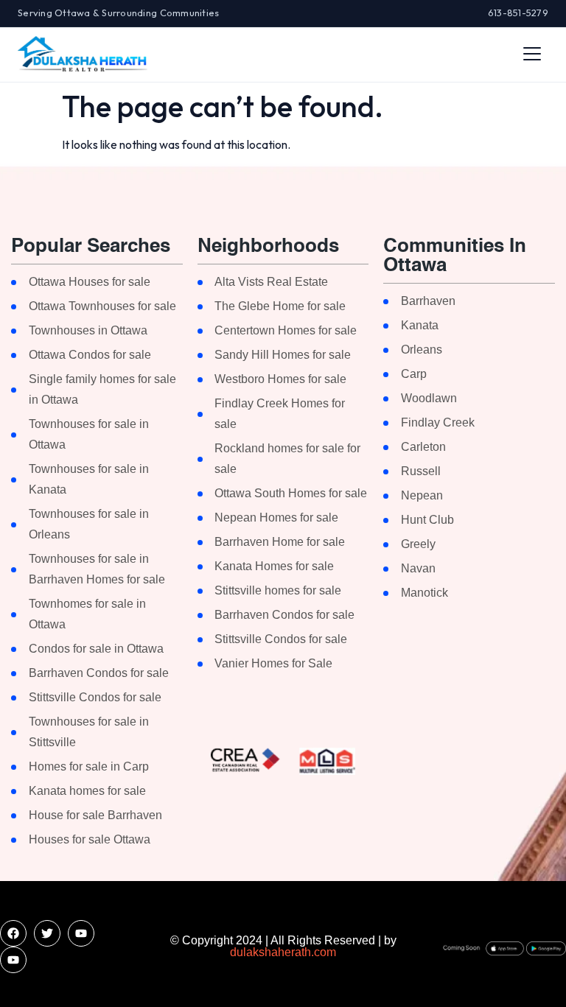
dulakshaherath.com (283, 952)
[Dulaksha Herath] (82, 53)
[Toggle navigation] (532, 54)
